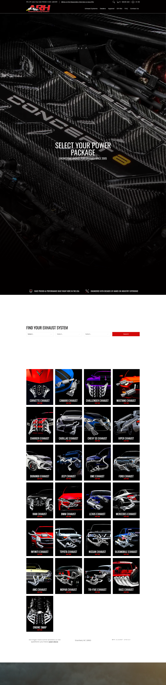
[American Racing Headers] (38, 8)
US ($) (138, 2)
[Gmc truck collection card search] (97, 462)
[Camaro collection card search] (68, 387)
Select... (30, 334)
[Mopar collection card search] (68, 576)
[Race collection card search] (126, 576)
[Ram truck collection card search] (39, 500)
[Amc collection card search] (39, 576)
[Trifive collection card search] (97, 576)
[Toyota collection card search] (68, 538)
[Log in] (133, 2)
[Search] (113, 2)
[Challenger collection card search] (97, 387)
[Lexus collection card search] (97, 500)
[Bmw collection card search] (68, 500)
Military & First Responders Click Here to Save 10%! (77, 2)
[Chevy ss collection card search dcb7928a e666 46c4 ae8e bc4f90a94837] (97, 425)
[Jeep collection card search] (68, 462)
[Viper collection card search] (126, 425)
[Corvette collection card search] (39, 387)
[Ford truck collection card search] (126, 462)
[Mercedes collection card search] (126, 500)
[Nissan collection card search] (97, 538)
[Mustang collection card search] (126, 387)
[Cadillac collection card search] (68, 425)
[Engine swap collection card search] (39, 614)
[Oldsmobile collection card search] (126, 538)
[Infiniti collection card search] (39, 538)
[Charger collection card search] (39, 425)
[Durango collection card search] (39, 462)
